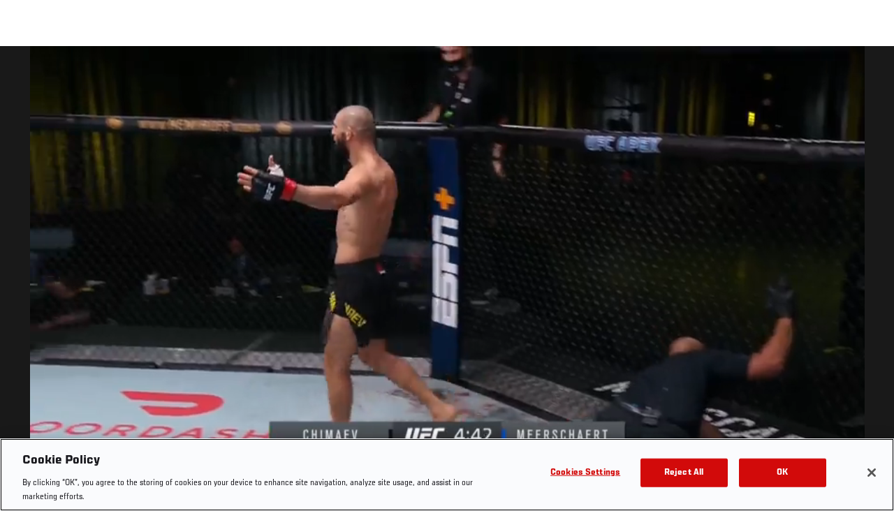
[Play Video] (447, 281)
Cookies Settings (585, 472)
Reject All (683, 472)
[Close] (871, 472)
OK (782, 472)
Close (867, 74)
